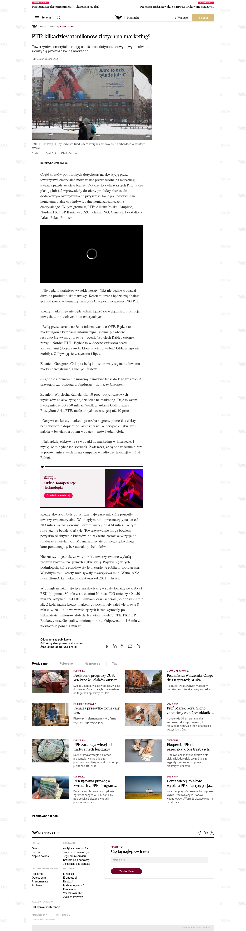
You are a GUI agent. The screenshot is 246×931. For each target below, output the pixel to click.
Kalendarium (63, 915)
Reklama (37, 873)
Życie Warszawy (73, 896)
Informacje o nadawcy (76, 859)
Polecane (66, 663)
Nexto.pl (68, 881)
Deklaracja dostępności (77, 863)
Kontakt (36, 852)
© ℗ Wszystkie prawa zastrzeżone (61, 643)
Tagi (115, 663)
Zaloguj (203, 17)
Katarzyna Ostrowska (54, 163)
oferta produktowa (43, 919)
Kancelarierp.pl (72, 889)
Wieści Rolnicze (72, 893)
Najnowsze (92, 663)
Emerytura (67, 26)
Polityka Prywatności (75, 848)
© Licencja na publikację (55, 639)
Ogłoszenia (39, 877)
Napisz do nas (40, 856)
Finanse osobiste (49, 26)
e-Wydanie (181, 17)
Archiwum (38, 885)
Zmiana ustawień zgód (77, 852)
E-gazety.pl (70, 877)
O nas (35, 848)
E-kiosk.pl (69, 873)
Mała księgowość (73, 885)
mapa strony (39, 915)
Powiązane (40, 663)
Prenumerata (40, 881)
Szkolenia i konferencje (46, 907)
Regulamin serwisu (74, 856)
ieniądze (133, 18)
